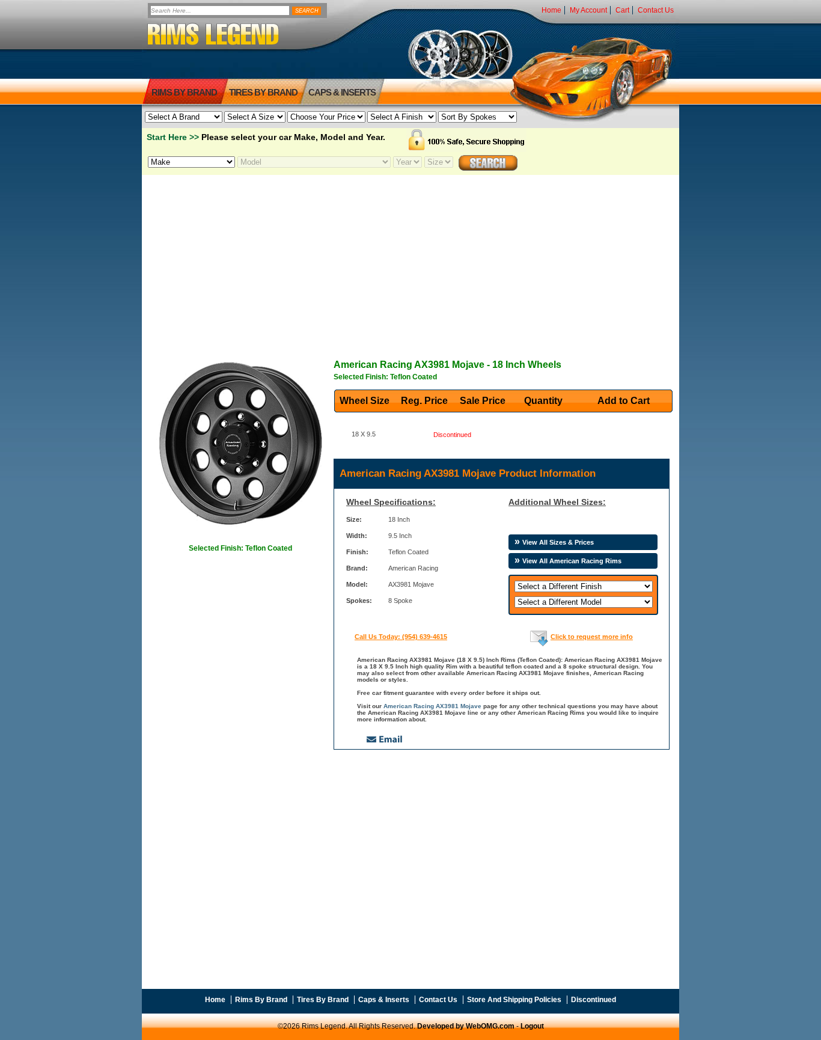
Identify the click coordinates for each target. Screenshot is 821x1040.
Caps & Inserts (342, 92)
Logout (532, 1026)
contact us (656, 10)
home (551, 10)
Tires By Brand (323, 1000)
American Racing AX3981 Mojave (432, 706)
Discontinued (593, 1000)
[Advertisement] (410, 259)
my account (588, 10)
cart (622, 10)
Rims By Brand (184, 92)
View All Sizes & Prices (558, 542)
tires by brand (263, 92)
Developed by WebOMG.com (465, 1026)
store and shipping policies (514, 1000)
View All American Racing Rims (571, 560)
